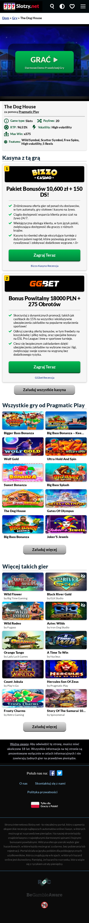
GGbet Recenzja (44, 377)
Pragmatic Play (29, 112)
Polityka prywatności (42, 792)
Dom (5, 18)
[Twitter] (59, 773)
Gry (14, 18)
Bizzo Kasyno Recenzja (44, 266)
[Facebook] (52, 773)
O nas (23, 783)
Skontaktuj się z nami (50, 783)
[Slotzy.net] (21, 6)
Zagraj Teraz (44, 255)
